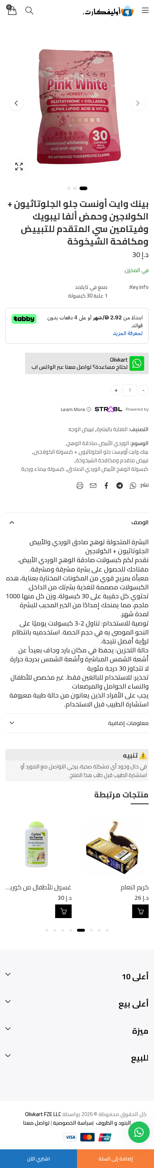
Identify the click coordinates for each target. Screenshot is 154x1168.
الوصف (140, 522)
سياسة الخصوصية (72, 1123)
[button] (107, 930)
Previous (138, 103)
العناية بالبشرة (112, 429)
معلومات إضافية (128, 723)
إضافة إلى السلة (115, 1158)
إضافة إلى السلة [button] (120, 911)
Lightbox (19, 166)
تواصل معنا (36, 1123)
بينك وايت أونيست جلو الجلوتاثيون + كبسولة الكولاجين (91, 452)
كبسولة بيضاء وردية (42, 469)
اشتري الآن (38, 1158)
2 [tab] (75, 188)
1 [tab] (83, 188)
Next (16, 103)
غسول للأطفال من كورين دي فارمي (82, 887)
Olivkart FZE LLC (43, 1114)
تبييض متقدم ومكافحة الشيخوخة (112, 460)
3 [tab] (69, 188)
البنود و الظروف (112, 1123)
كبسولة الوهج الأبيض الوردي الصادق (107, 469)
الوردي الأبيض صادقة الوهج (98, 443)
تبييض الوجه (81, 429)
